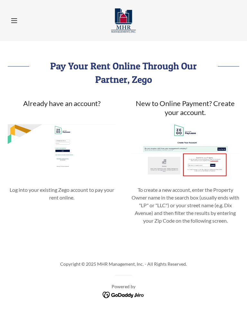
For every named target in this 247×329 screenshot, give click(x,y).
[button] (25, 20)
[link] (123, 20)
